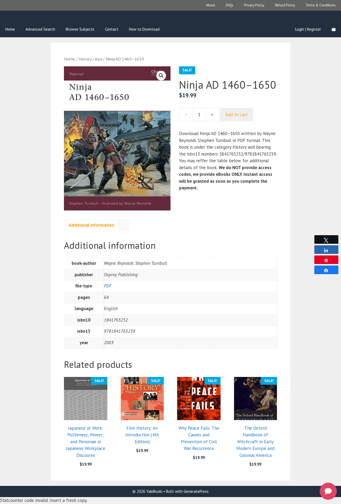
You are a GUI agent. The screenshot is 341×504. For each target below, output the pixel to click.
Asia (98, 59)
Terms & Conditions (321, 5)
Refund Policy (285, 5)
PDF (107, 286)
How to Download (144, 29)
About (210, 5)
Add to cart (236, 114)
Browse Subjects (80, 29)
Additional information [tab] (91, 225)
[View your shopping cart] (333, 29)
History (85, 59)
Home (10, 29)
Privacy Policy (254, 5)
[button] (161, 75)
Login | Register (308, 29)
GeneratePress (196, 491)
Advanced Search (40, 29)
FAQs (229, 5)
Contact (111, 29)
